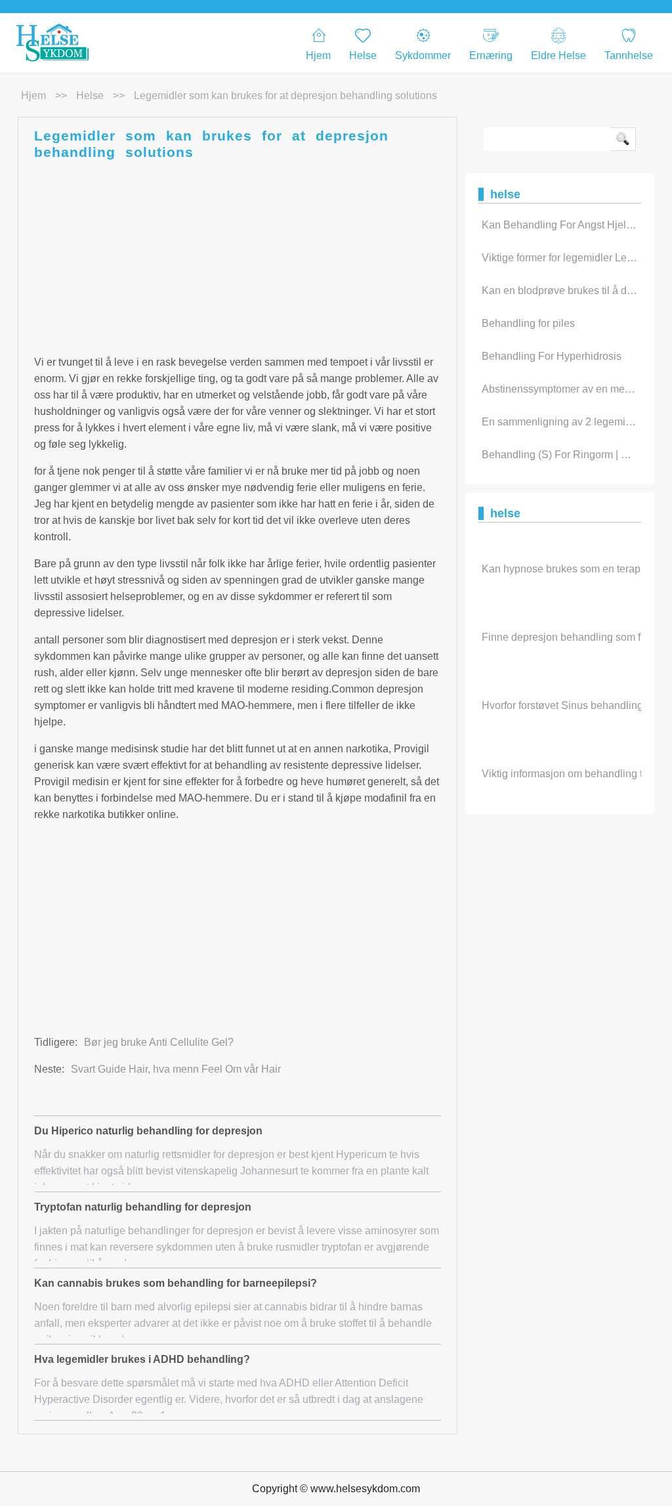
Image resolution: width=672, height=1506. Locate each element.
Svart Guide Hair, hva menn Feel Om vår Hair (176, 1069)
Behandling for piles (528, 323)
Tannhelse (628, 55)
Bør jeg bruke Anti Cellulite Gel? (159, 1042)
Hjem (318, 55)
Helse (363, 55)
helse (90, 95)
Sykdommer (423, 55)
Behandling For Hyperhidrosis (551, 356)
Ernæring (491, 55)
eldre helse (558, 55)
